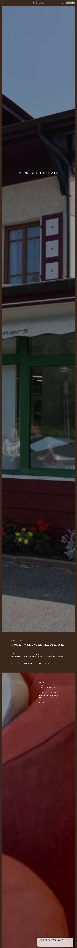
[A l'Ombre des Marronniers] (38, 3)
